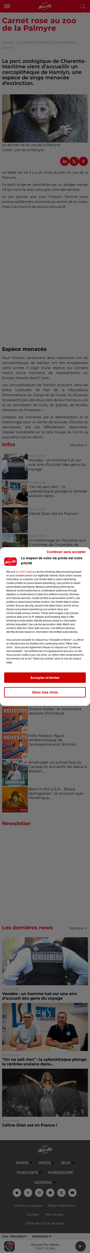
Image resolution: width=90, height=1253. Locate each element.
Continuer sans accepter (66, 551)
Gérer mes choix (45, 692)
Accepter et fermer (45, 677)
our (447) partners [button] (26, 571)
